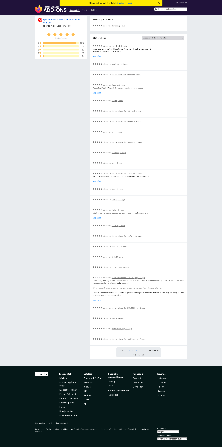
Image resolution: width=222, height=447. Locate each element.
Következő (154, 350)
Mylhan (114, 210)
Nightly (111, 381)
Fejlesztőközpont (67, 394)
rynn (113, 132)
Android (87, 395)
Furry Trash (116, 46)
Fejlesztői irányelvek (69, 398)
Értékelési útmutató (68, 415)
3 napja (125, 64)
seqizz (114, 101)
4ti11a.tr (115, 226)
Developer (138, 387)
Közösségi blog (66, 402)
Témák (85, 10)
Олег (113, 189)
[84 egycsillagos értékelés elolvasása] (61, 56)
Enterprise (113, 395)
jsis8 (113, 318)
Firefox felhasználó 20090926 (123, 142)
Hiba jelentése (66, 411)
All (85, 404)
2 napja (124, 46)
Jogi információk (62, 423)
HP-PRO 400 (116, 329)
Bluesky (161, 391)
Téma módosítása (164, 436)
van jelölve (56, 429)
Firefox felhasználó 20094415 (123, 121)
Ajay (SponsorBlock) (61, 26)
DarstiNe (115, 85)
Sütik (50, 423)
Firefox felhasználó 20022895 (123, 111)
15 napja (119, 163)
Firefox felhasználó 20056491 (123, 308)
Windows (88, 382)
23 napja (122, 226)
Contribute (138, 382)
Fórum (62, 407)
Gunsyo (114, 200)
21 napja (121, 200)
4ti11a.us (115, 267)
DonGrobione (117, 64)
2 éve (123, 26)
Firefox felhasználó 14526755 (123, 173)
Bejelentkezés (181, 3)
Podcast (161, 395)
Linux (86, 399)
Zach (113, 257)
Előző (121, 350)
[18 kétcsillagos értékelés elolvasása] (61, 53)
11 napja (119, 132)
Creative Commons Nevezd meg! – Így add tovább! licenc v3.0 (98, 429)
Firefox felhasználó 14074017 (123, 278)
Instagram (162, 378)
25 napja (123, 246)
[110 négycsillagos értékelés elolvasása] (61, 46)
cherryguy (115, 246)
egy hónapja (124, 267)
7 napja (138, 75)
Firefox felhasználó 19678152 (123, 236)
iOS (85, 391)
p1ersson (115, 153)
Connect (137, 378)
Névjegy (63, 378)
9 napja (138, 111)
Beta (110, 385)
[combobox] (170, 9)
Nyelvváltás (161, 429)
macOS (87, 387)
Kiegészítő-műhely (68, 390)
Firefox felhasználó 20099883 (123, 75)
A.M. (113, 163)
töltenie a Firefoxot (124, 3)
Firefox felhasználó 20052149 (123, 339)
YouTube (161, 382)
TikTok (160, 387)
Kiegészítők (74, 10)
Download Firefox (92, 378)
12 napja (123, 153)
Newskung (116, 26)
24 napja (138, 236)
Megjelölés (97, 56)
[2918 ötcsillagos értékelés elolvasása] (61, 43)
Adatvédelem (40, 423)
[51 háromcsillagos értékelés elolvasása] (61, 49)
